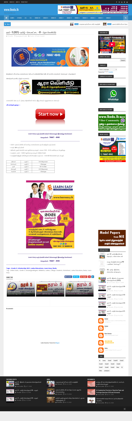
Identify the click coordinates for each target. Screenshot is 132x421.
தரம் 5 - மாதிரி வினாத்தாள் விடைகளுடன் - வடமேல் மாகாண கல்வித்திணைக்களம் (78, 293)
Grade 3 (92, 18)
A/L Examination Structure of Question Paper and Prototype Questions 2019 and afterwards (110, 391)
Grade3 (101, 364)
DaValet (106, 319)
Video (100, 370)
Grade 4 (85, 18)
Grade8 (106, 367)
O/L (31, 18)
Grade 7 (61, 18)
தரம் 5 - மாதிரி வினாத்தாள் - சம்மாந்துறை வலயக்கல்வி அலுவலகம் (19, 293)
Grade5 (42, 36)
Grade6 (118, 364)
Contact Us (11, 2)
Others (19, 18)
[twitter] (124, 2)
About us (18, 2)
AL (99, 360)
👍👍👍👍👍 (108, 341)
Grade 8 (53, 18)
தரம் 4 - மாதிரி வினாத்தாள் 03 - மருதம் (26, 398)
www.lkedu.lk (11, 9)
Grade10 (116, 360)
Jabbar (106, 348)
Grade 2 (100, 18)
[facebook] (117, 2)
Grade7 (101, 367)
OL (122, 367)
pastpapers (106, 370)
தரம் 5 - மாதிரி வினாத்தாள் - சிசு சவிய (47, 294)
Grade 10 (37, 18)
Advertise (6, 2)
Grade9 (112, 367)
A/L (26, 18)
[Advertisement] (112, 193)
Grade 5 (77, 18)
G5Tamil (37, 36)
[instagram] (119, 2)
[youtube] (127, 2)
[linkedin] (122, 2)
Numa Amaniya (108, 333)
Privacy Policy (24, 2)
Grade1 (109, 360)
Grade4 (107, 364)
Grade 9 (45, 18)
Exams (32, 36)
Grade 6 (69, 18)
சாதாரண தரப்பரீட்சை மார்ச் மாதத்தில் (80, 24)
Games (12, 18)
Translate (110, 72)
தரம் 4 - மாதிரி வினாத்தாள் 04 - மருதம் (26, 390)
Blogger (57, 343)
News (67, 24)
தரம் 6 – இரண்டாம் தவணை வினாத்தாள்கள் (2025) (115, 279)
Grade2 (121, 360)
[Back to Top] (125, 409)
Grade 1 (108, 18)
